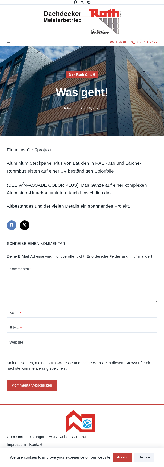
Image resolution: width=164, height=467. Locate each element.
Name (15, 313)
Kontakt (35, 444)
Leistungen (35, 437)
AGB (53, 437)
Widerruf (79, 437)
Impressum (16, 444)
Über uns (15, 437)
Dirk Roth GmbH (82, 75)
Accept (122, 457)
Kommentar (20, 269)
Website (16, 342)
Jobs (64, 437)
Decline (144, 457)
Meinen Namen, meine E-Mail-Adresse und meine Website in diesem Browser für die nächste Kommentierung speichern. (79, 366)
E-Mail (15, 327)
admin (68, 108)
